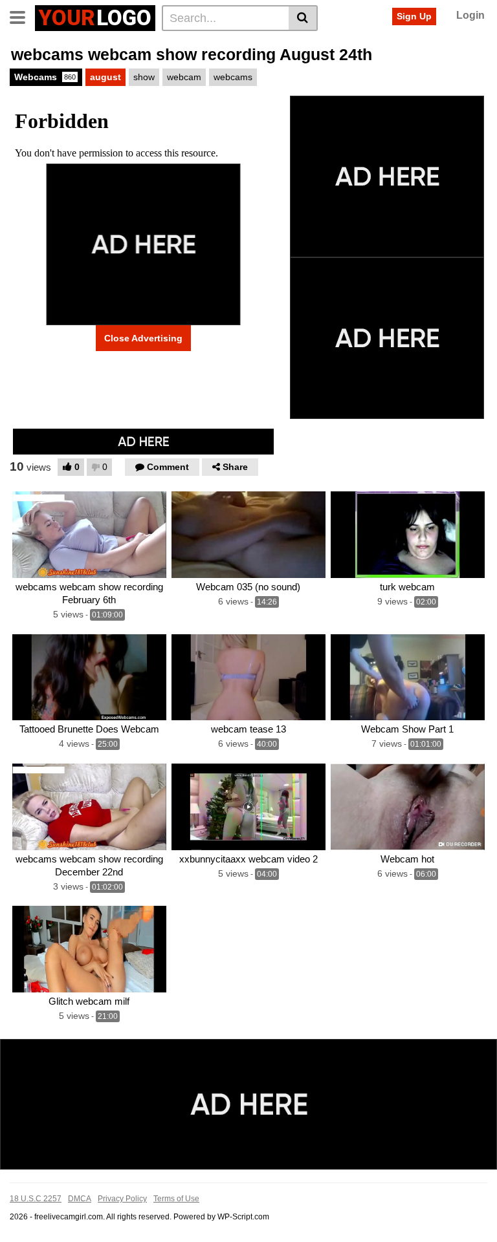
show (144, 77)
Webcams (45, 77)
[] (303, 18)
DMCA (79, 1198)
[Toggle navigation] (22, 16)
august (105, 77)
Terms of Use (176, 1198)
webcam (184, 77)
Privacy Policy (122, 1198)
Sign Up (414, 16)
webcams (233, 77)
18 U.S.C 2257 (35, 1198)
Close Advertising (143, 338)
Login (470, 15)
